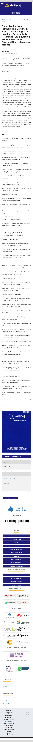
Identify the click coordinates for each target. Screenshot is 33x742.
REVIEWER (16, 542)
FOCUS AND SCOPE (16, 536)
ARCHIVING (17, 556)
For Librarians (6, 703)
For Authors (6, 700)
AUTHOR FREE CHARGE (16, 566)
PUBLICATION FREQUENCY (17, 549)
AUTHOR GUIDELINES (16, 578)
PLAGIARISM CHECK (16, 562)
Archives (10, 19)
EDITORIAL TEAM (16, 539)
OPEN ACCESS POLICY (16, 552)
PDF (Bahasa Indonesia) (12, 456)
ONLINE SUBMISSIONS (16, 575)
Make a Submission (10, 498)
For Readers (6, 698)
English (5, 686)
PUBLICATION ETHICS (16, 559)
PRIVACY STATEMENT (16, 585)
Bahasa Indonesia (8, 683)
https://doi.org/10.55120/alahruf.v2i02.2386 (17, 59)
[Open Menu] (2, 3)
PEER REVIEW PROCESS (16, 546)
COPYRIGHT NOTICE (16, 581)
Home (4, 19)
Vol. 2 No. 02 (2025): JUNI (21, 19)
